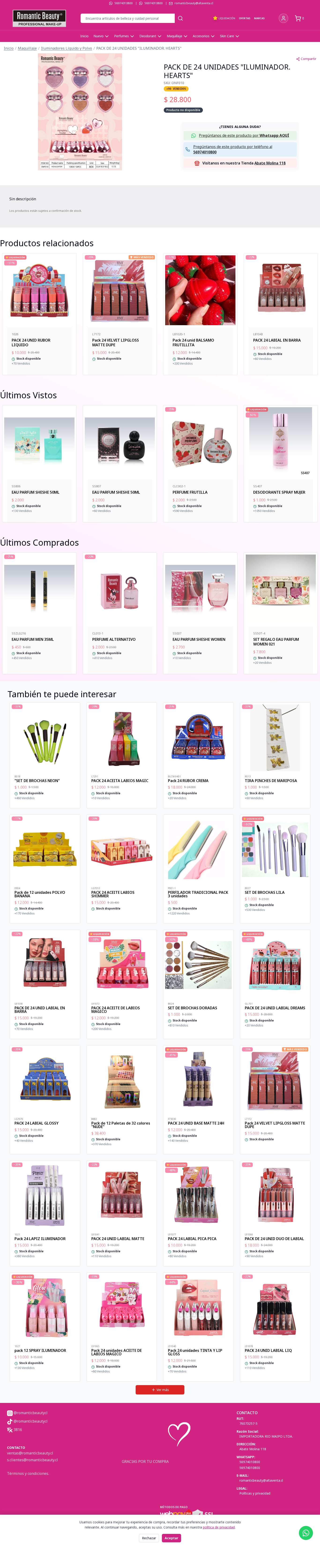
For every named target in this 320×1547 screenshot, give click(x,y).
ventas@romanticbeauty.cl (30, 1453)
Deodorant (147, 36)
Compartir (308, 58)
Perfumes (121, 36)
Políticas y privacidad (254, 1493)
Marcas (259, 18)
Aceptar (171, 1538)
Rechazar (149, 1538)
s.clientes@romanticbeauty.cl (32, 1459)
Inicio (84, 36)
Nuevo (98, 36)
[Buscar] (180, 18)
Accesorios (201, 36)
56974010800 (124, 3)
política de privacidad (219, 1527)
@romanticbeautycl (30, 1412)
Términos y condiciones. (28, 1473)
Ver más (162, 1389)
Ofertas (244, 18)
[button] (80, 111)
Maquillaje (174, 36)
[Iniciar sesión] (283, 18)
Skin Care (227, 36)
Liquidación (227, 18)
